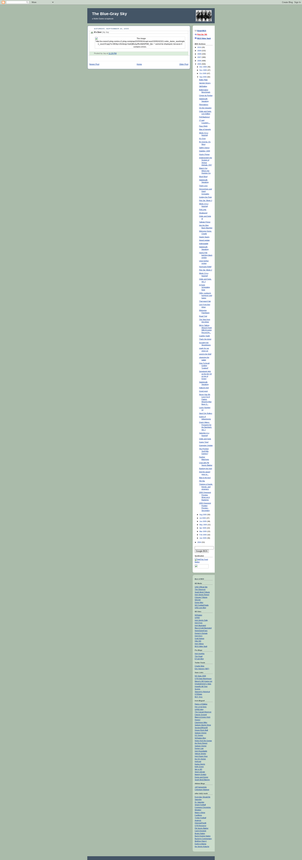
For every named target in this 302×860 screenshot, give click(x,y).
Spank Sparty (204, 237)
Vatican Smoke (200, 754)
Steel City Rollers (205, 413)
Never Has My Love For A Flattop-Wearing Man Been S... (205, 399)
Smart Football (200, 805)
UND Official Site (201, 587)
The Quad (198, 656)
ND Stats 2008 (200, 676)
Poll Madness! (204, 117)
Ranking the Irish (205, 468)
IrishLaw (198, 761)
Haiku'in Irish (204, 388)
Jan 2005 (203, 538)
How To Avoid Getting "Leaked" (204, 365)
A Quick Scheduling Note (204, 287)
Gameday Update (206, 445)
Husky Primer (204, 154)
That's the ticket (205, 339)
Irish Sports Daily (201, 620)
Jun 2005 (203, 521)
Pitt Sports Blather (201, 828)
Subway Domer (201, 733)
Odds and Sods (205, 439)
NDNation (198, 615)
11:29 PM (113, 53)
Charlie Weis (199, 666)
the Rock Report (201, 743)
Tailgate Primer (204, 222)
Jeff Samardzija (201, 787)
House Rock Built (201, 730)
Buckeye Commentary (203, 839)
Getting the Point (205, 197)
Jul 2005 (202, 518)
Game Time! (204, 442)
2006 (199, 61)
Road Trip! (203, 316)
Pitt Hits (202, 481)
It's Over (101, 32)
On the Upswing (205, 108)
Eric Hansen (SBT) (202, 669)
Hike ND (198, 641)
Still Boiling (203, 86)
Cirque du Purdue (206, 95)
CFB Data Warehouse (203, 679)
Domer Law (199, 748)
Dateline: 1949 (204, 151)
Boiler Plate (203, 80)
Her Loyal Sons (201, 707)
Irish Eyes (198, 623)
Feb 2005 (203, 535)
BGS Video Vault (201, 646)
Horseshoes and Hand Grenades (205, 191)
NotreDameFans (201, 631)
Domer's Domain (201, 633)
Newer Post (94, 64)
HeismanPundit (200, 823)
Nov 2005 (203, 70)
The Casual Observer (203, 712)
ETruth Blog (199, 659)
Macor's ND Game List (203, 681)
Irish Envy (198, 636)
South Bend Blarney (202, 780)
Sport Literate (200, 772)
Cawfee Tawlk (204, 336)
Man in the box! (205, 478)
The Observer (200, 589)
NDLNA (198, 600)
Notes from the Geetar (203, 741)
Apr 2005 (203, 528)
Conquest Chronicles (203, 807)
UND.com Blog (200, 608)
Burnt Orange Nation (202, 836)
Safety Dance (204, 148)
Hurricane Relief (205, 267)
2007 (199, 57)
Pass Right (203, 126)
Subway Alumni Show (203, 725)
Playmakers (203, 104)
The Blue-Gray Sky (109, 14)
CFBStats (198, 694)
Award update (204, 240)
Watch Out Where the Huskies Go (205, 170)
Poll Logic (202, 210)
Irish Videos (199, 644)
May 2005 (203, 525)
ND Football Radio (202, 605)
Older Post (183, 64)
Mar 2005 (203, 531)
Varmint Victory (205, 83)
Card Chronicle (200, 831)
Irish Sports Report (202, 595)
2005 (199, 64)
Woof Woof (203, 177)
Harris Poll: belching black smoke (205, 255)
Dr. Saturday (199, 802)
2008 (199, 54)
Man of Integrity (205, 129)
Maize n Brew (200, 812)
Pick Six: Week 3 (205, 200)
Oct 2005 (203, 73)
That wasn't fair (205, 301)
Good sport (203, 391)
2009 (199, 51)
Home (139, 64)
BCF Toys (198, 697)
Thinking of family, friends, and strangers (206, 486)
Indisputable (203, 243)
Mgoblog (198, 810)
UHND (197, 618)
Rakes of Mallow (201, 704)
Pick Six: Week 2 (205, 270)
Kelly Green (199, 767)
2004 (199, 542)
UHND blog (199, 709)
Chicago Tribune (201, 597)
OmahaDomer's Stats (203, 684)
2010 (199, 47)
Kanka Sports (200, 764)
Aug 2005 (203, 515)
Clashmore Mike (201, 722)
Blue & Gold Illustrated (203, 628)
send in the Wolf (205, 354)
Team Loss (203, 186)
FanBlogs (198, 815)
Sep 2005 (203, 77)
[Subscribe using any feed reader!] (204, 562)
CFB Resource (200, 826)
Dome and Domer (201, 777)
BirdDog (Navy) (201, 841)
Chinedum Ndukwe (202, 790)
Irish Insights (199, 654)
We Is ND (198, 769)
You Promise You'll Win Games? (204, 451)
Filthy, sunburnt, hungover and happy (205, 295)
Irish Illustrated (200, 625)
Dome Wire (199, 602)
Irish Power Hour (201, 756)
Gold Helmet (199, 638)
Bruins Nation (200, 833)
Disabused (203, 213)
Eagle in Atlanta (200, 844)
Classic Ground (201, 715)
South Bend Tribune (202, 592)
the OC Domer (200, 759)
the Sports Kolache (202, 846)
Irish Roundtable (201, 751)
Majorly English (200, 774)
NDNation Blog (200, 738)
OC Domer (199, 735)
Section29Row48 (201, 728)
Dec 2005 (203, 67)
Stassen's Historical (202, 692)
